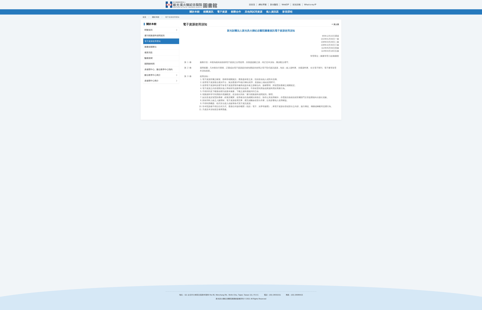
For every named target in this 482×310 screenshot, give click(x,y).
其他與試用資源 (253, 11)
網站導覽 (263, 5)
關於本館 (195, 11)
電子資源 (222, 11)
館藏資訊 (208, 11)
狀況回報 (297, 5)
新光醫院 (274, 5)
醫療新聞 (148, 58)
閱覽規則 (148, 30)
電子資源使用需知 (152, 41)
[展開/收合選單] (176, 30)
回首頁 (252, 5)
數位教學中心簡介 (152, 75)
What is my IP (310, 5)
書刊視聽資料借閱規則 (154, 35)
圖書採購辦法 (150, 47)
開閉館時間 (149, 64)
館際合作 (236, 11)
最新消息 (148, 52)
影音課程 (287, 11)
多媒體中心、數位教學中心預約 (158, 69)
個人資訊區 (272, 11)
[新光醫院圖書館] (191, 5)
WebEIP (285, 5)
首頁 (144, 17)
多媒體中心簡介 (151, 81)
